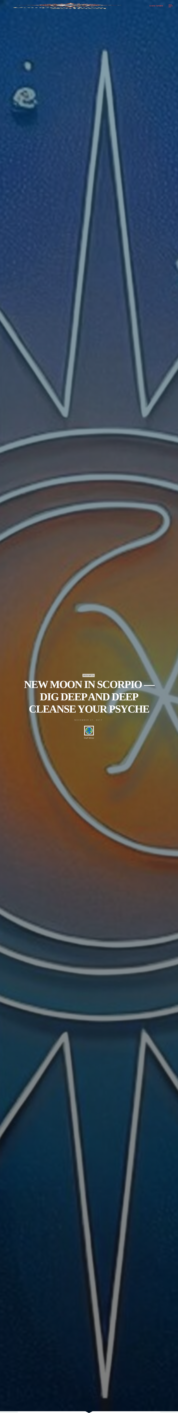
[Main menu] (171, 6)
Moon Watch (88, 675)
